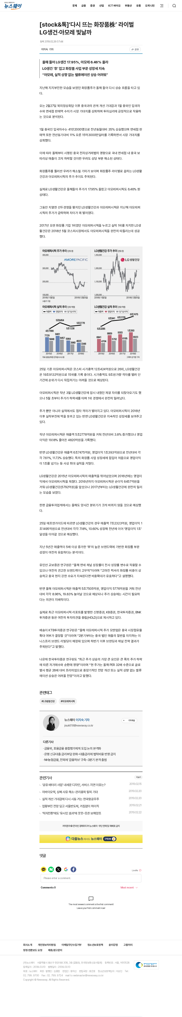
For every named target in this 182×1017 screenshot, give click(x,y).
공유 (137, 49)
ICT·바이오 (114, 5)
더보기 (138, 777)
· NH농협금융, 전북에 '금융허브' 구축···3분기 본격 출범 (75, 760)
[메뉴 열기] (161, 5)
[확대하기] (91, 249)
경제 (74, 5)
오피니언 (150, 5)
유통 (138, 5)
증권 (92, 5)
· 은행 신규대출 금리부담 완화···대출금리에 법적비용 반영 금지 (79, 754)
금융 (83, 5)
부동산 (128, 5)
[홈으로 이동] (13, 5)
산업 (101, 5)
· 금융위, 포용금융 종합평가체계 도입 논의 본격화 (72, 748)
